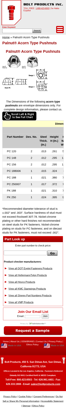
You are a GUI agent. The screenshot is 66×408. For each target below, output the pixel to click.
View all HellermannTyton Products (27, 275)
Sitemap (26, 405)
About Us (14, 341)
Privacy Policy (55, 341)
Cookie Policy (25, 396)
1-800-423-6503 (42, 8)
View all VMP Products (20, 302)
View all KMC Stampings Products (27, 288)
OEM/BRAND (27, 341)
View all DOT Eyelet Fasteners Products (30, 268)
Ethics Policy (32, 344)
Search (37, 31)
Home (6, 37)
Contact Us (41, 341)
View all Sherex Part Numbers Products (30, 295)
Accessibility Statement (52, 401)
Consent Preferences (43, 396)
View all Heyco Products (21, 282)
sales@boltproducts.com (45, 384)
